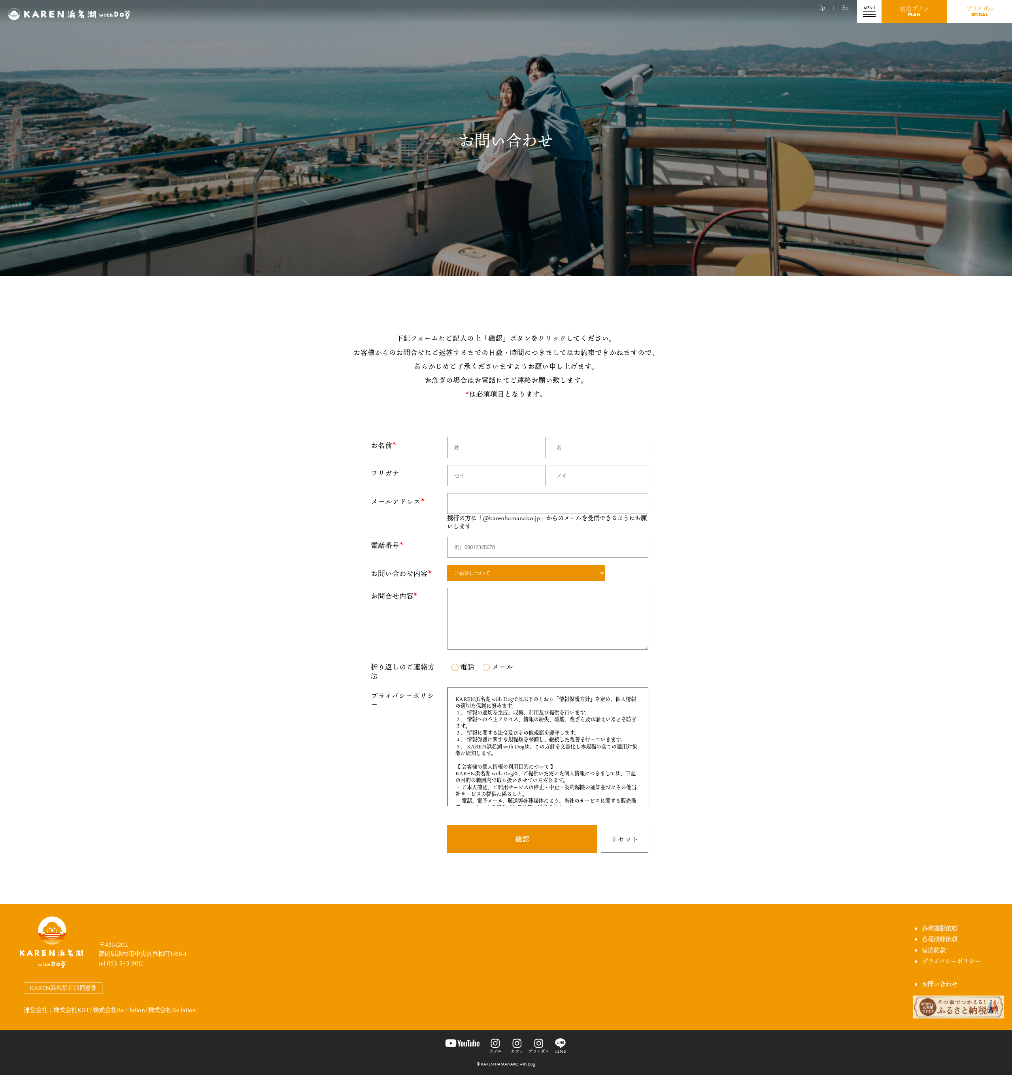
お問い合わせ (939, 984)
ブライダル (979, 12)
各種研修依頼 (939, 939)
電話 (467, 666)
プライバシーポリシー (951, 961)
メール (502, 666)
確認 (522, 839)
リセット (624, 839)
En (845, 7)
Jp (822, 7)
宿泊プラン (914, 12)
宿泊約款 (934, 950)
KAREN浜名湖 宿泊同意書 (63, 988)
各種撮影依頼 (939, 928)
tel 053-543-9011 (121, 963)
